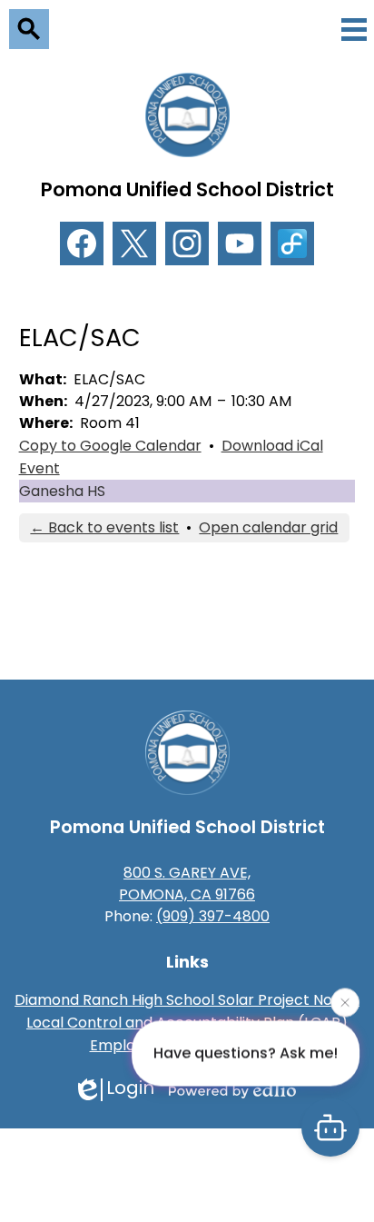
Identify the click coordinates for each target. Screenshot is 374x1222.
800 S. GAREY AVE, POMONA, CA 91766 (187, 883)
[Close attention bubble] (344, 1001)
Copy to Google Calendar (110, 445)
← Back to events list (104, 527)
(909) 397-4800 (213, 916)
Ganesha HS (62, 491)
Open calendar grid (268, 527)
